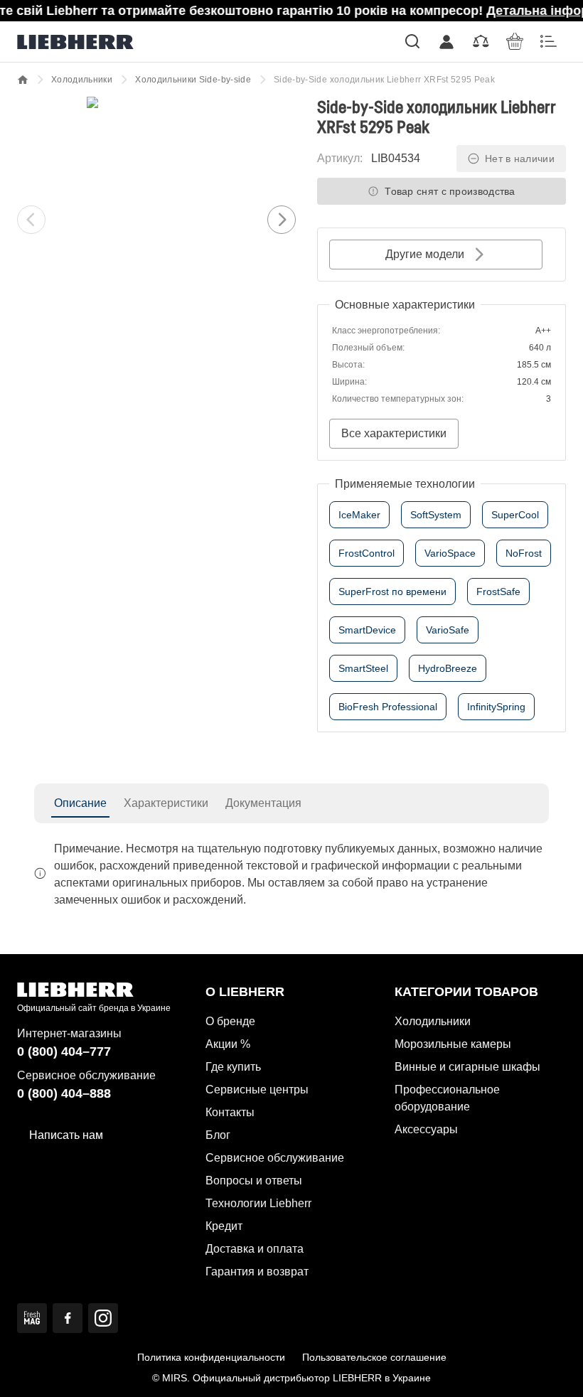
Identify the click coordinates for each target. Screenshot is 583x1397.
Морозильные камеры (453, 1044)
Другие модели (424, 254)
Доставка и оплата (254, 1249)
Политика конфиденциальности (211, 1357)
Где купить (233, 1067)
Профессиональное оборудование (447, 1098)
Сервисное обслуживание (274, 1158)
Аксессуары (426, 1129)
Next (281, 219)
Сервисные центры (257, 1089)
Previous (31, 219)
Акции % (227, 1044)
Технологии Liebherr (258, 1203)
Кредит (223, 1226)
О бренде (230, 1021)
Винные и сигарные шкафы (467, 1067)
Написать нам (66, 1135)
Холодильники (81, 80)
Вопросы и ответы (253, 1180)
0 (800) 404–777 (64, 1051)
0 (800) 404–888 (64, 1093)
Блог (217, 1135)
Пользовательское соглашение (374, 1357)
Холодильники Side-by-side (193, 80)
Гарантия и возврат (257, 1271)
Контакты (230, 1112)
